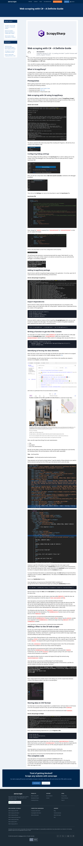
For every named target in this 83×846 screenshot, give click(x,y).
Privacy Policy (64, 795)
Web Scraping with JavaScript (14, 817)
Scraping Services (34, 800)
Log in (72, 1)
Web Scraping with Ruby (13, 819)
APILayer (21, 836)
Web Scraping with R (12, 821)
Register (67, 1)
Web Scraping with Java (13, 815)
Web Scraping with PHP (13, 810)
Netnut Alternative (35, 815)
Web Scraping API (34, 795)
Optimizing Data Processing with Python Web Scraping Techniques (10, 47)
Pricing (30, 1)
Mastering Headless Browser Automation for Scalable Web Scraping (10, 32)
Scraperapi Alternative (35, 810)
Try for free (36, 783)
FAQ (54, 817)
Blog (41, 1)
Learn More (46, 783)
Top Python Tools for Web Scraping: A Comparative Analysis (10, 27)
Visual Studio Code (45, 88)
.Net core (42, 90)
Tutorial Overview (57, 812)
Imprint (62, 800)
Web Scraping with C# (12, 823)
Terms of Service (64, 798)
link (62, 355)
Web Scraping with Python (13, 812)
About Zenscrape (57, 815)
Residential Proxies (35, 798)
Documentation (47, 1)
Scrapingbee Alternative (36, 812)
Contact (36, 1)
